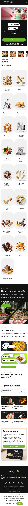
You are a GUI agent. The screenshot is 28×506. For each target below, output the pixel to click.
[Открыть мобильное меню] (1, 2)
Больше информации (10, 503)
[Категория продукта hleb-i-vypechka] (7, 269)
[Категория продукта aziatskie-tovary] (7, 81)
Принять (20, 503)
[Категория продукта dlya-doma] (20, 127)
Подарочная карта (5, 406)
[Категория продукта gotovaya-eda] (20, 104)
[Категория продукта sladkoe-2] (7, 246)
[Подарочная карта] (7, 400)
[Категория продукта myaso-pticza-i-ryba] (7, 223)
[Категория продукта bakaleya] (20, 81)
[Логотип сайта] (8, 2)
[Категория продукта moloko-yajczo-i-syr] (7, 200)
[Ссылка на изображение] (14, 471)
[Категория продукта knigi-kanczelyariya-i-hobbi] (20, 151)
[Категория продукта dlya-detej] (7, 127)
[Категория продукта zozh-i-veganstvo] (7, 150)
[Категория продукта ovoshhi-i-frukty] (20, 223)
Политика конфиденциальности (14, 489)
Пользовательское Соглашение (14, 491)
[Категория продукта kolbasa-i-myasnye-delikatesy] (7, 176)
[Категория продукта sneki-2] (20, 246)
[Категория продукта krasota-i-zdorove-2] (20, 175)
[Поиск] (26, 2)
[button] (2, 26)
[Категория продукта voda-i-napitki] (7, 104)
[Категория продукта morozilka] (20, 200)
